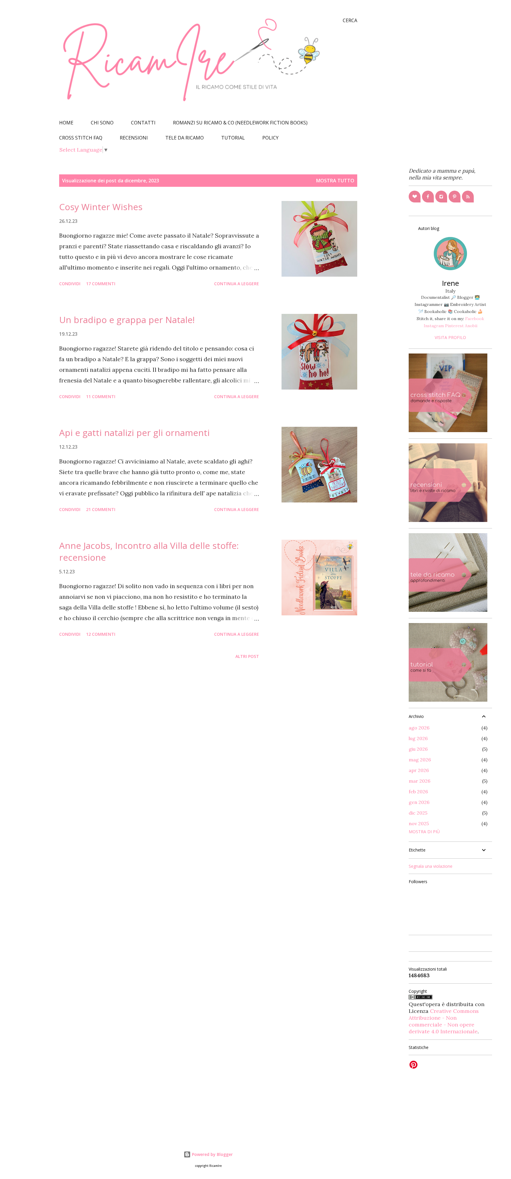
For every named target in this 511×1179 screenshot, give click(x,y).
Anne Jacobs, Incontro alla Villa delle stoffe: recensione (149, 551)
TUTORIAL (233, 137)
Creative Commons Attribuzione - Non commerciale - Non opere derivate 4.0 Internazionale (444, 1021)
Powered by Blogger (212, 1154)
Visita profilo (450, 337)
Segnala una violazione (430, 866)
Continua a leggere (236, 283)
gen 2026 (419, 802)
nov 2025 (419, 823)
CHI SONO (102, 122)
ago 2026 (419, 728)
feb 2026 (418, 791)
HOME (66, 122)
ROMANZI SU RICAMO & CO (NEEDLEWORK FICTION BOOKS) (240, 122)
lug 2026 (418, 738)
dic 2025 (418, 813)
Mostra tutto (335, 180)
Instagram (434, 325)
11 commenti (100, 396)
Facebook (474, 318)
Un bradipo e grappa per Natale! (127, 320)
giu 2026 (418, 749)
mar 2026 (419, 781)
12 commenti (100, 634)
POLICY (270, 137)
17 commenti (100, 283)
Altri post (247, 656)
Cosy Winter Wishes (101, 207)
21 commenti (100, 509)
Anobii (471, 325)
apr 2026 (419, 770)
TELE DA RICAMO (184, 137)
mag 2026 (420, 760)
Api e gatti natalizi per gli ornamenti (134, 432)
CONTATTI (143, 122)
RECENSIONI (134, 137)
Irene (450, 283)
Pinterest (454, 325)
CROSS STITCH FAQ (80, 137)
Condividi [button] (69, 283)
